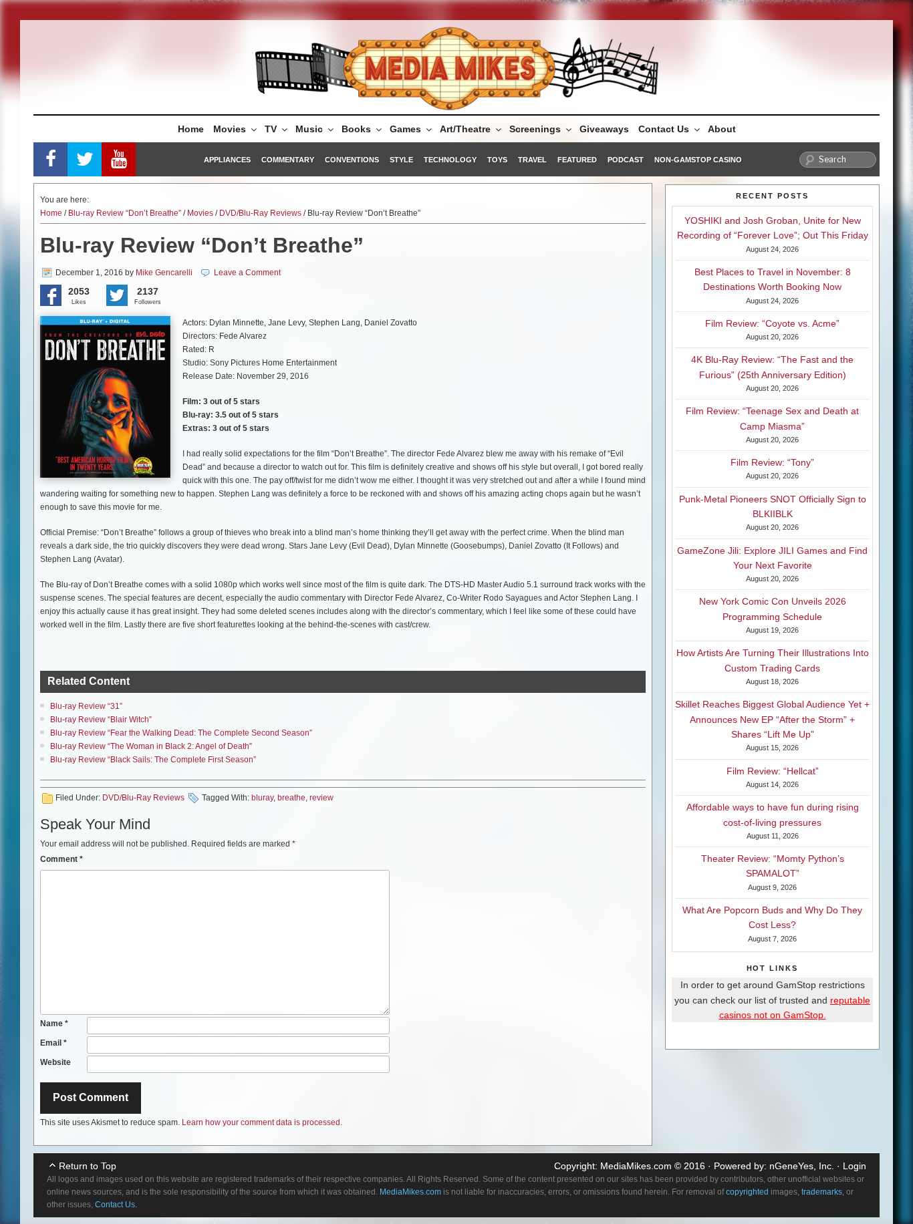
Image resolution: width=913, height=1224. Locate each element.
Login (854, 1166)
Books (356, 129)
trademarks (821, 1192)
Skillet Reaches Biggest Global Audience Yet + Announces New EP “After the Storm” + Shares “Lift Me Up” (772, 719)
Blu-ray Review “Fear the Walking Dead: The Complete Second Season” (181, 733)
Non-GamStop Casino (698, 160)
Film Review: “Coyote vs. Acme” (772, 323)
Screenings (535, 129)
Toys (497, 160)
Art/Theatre (465, 129)
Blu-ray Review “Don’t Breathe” (124, 213)
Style (401, 160)
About (722, 129)
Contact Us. (116, 1204)
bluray (262, 797)
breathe (291, 797)
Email (53, 1043)
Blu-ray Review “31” (86, 706)
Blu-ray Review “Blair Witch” (101, 719)
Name (54, 1023)
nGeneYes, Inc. (801, 1166)
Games (405, 129)
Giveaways (604, 129)
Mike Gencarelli (164, 272)
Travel (532, 160)
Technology (450, 160)
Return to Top (87, 1166)
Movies (229, 129)
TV (271, 129)
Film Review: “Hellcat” (773, 771)
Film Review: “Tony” (772, 462)
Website (55, 1062)
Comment (61, 859)
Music (309, 129)
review (321, 797)
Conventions (352, 160)
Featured (577, 160)
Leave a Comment (247, 272)
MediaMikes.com (636, 1166)
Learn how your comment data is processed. (262, 1122)
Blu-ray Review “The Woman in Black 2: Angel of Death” (151, 746)
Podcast (626, 160)
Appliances (227, 160)
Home (191, 129)
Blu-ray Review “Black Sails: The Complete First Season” (153, 759)
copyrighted (747, 1192)
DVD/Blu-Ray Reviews (260, 213)
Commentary (287, 160)
